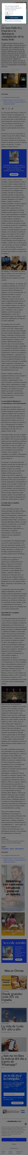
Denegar (14, 1144)
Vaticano (3, 25)
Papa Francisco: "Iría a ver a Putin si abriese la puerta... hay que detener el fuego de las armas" (14, 102)
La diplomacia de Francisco (11, 97)
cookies (11, 1099)
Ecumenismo (5, 848)
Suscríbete (14, 174)
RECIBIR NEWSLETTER (17, 1102)
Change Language (14, 17)
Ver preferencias (14, 1148)
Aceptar (14, 1139)
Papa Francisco (19, 848)
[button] (25, 1124)
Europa (12, 848)
